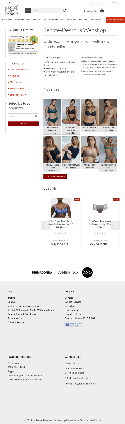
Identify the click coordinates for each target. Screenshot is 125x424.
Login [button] (101, 2)
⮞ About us (13, 75)
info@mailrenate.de (82, 378)
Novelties (83, 19)
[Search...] (65, 11)
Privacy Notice (15, 318)
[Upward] (116, 419)
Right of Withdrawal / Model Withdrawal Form (31, 310)
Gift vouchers (95, 19)
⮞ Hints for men (16, 88)
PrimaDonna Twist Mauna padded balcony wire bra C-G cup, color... (60, 224)
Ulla (44, 19)
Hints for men (72, 310)
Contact (11, 301)
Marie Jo (36, 19)
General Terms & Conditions (22, 314)
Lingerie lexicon (73, 314)
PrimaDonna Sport (56, 19)
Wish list (113, 2)
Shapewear (71, 19)
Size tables (70, 306)
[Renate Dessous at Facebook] (91, 323)
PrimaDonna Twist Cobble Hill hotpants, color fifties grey (100, 224)
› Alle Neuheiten (55, 176)
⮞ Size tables (14, 82)
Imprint (11, 297)
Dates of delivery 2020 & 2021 (80, 318)
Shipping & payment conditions (23, 306)
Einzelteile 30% (115, 19)
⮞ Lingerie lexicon (17, 94)
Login (23, 124)
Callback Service (16, 322)
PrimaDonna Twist (22, 19)
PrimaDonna (7, 19)
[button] (91, 2)
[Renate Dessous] (12, 11)
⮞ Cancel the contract (18, 69)
